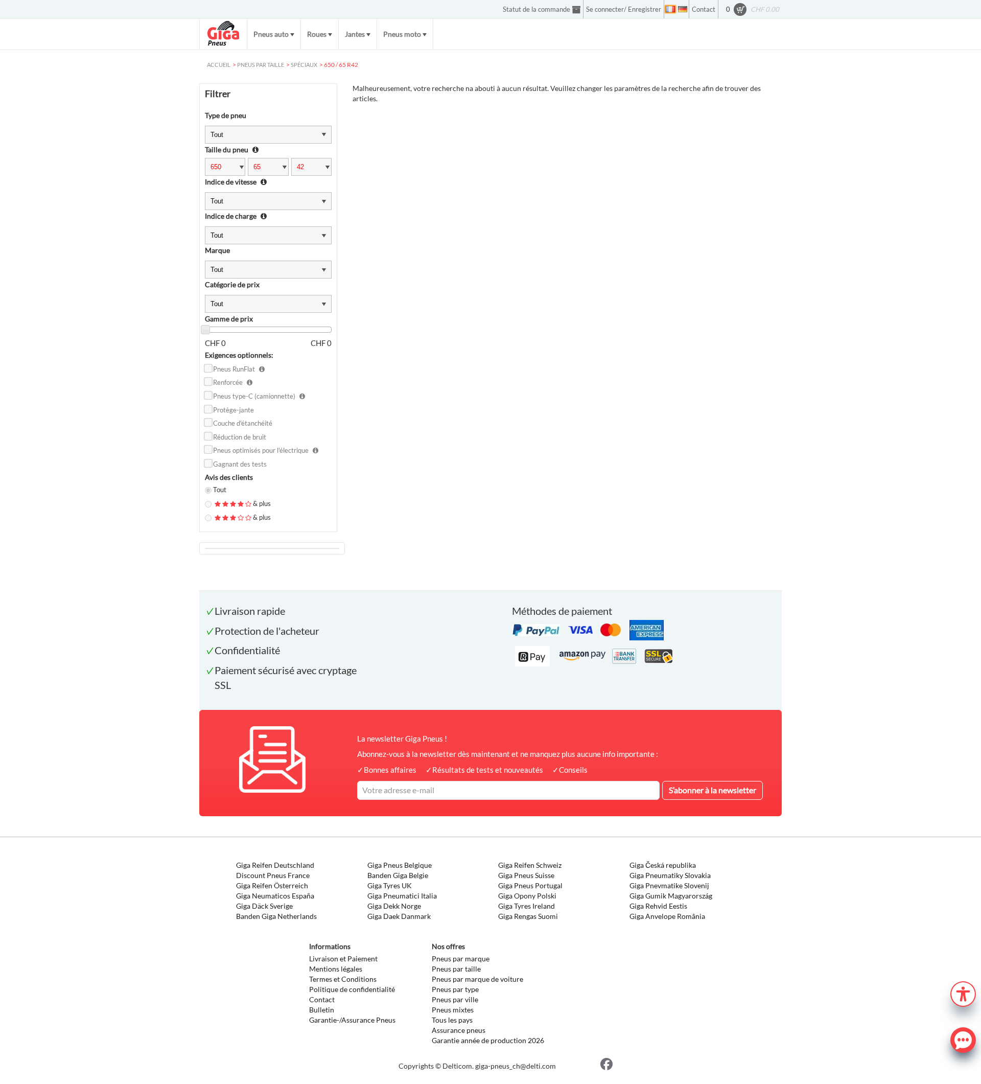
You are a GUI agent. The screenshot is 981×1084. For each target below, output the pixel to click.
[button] (963, 992)
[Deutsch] (682, 9)
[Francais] (670, 9)
